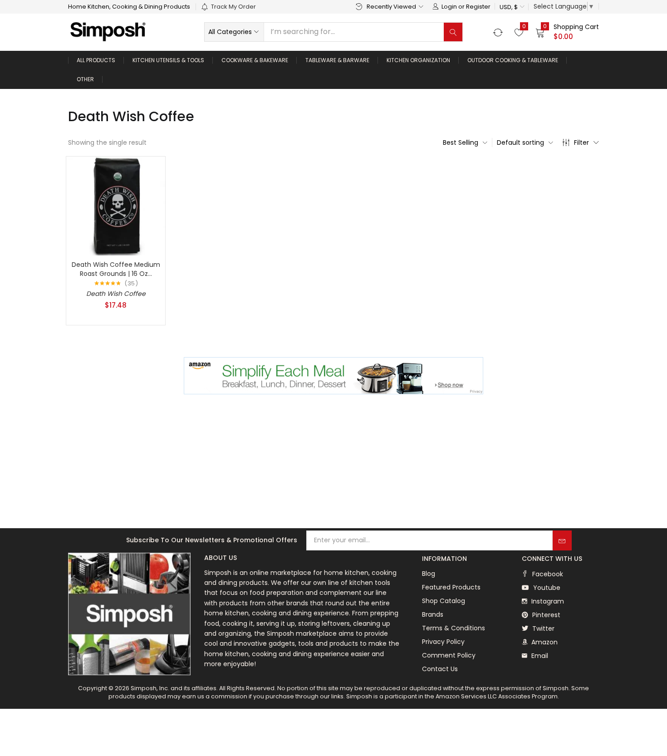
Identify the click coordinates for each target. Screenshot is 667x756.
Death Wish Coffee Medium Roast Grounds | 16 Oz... (116, 269)
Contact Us (440, 668)
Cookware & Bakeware (254, 60)
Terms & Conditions (453, 628)
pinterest (545, 614)
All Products (96, 60)
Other (85, 79)
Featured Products (451, 587)
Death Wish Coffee (116, 293)
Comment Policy (449, 655)
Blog (428, 573)
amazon (544, 642)
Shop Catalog (443, 600)
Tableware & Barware (337, 60)
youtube (545, 587)
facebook (546, 574)
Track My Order (233, 6)
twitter (542, 628)
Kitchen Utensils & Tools (168, 60)
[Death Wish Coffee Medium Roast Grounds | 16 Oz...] (115, 205)
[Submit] (562, 540)
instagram (547, 601)
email (539, 655)
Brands (432, 614)
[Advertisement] (333, 462)
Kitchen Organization (418, 60)
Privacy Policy (443, 641)
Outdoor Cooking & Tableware (512, 60)
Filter (581, 142)
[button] (512, 7)
